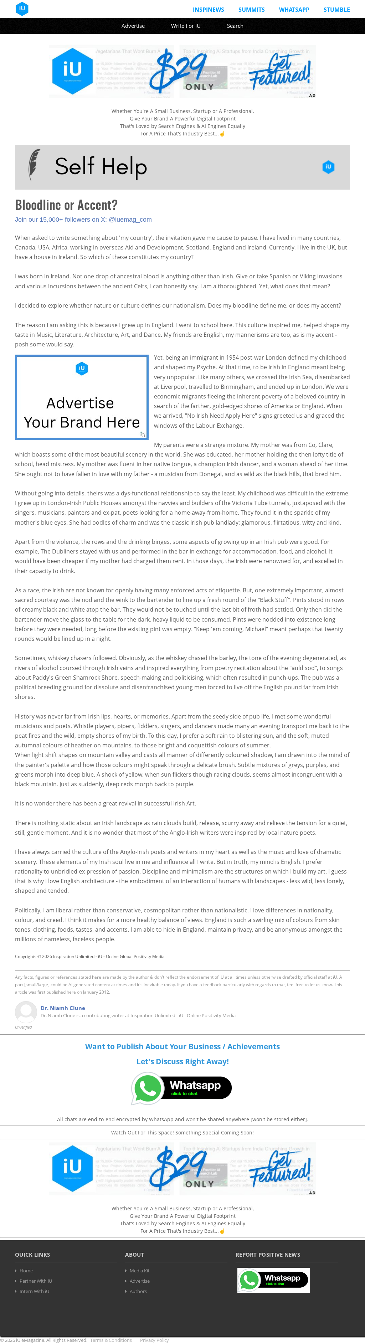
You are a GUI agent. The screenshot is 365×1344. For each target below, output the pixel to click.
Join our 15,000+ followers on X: (62, 219)
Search (235, 25)
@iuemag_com (130, 219)
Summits (251, 10)
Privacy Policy (154, 1340)
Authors (138, 1291)
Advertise (133, 25)
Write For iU (186, 25)
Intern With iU (34, 1291)
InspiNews (208, 10)
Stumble (337, 10)
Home (26, 1270)
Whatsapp (294, 10)
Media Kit (140, 1270)
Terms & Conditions (111, 1340)
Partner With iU (36, 1281)
